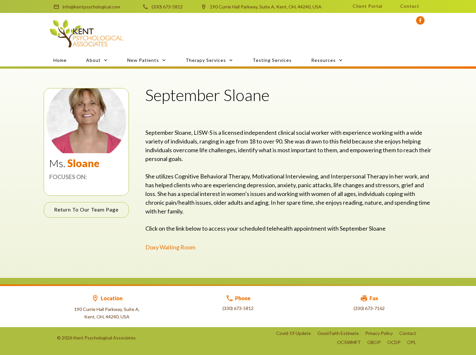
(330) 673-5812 (167, 6)
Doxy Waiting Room (170, 247)
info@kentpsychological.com (91, 6)
